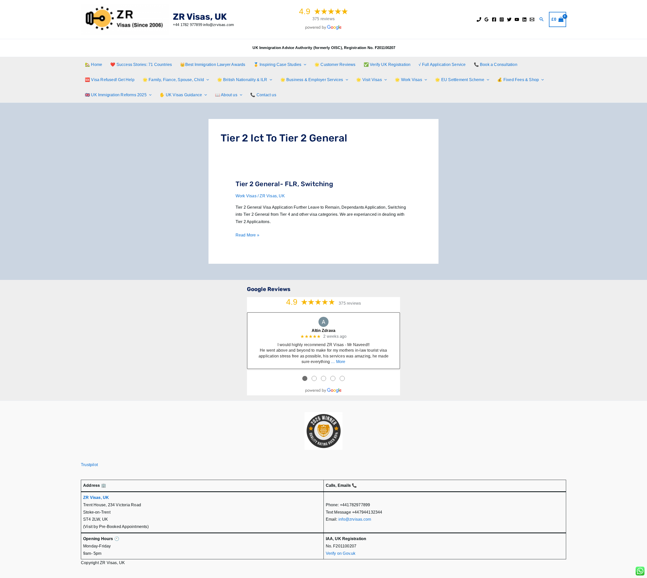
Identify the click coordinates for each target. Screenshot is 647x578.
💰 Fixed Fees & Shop (518, 80)
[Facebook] (494, 19)
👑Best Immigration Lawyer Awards (212, 64)
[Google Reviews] (486, 19)
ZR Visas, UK (200, 16)
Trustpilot (89, 465)
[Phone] (479, 19)
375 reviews (323, 19)
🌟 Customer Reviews (335, 64)
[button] (541, 19)
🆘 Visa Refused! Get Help (109, 80)
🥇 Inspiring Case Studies (277, 64)
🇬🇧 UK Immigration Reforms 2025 (116, 95)
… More (338, 361)
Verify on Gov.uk (341, 553)
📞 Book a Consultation (495, 64)
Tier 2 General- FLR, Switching (284, 184)
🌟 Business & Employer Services (311, 80)
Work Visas (246, 196)
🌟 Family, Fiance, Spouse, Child (173, 80)
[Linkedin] (524, 19)
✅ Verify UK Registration (387, 64)
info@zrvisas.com (354, 519)
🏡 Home (93, 64)
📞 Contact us (263, 95)
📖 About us (226, 95)
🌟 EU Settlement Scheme (459, 80)
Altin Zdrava (323, 330)
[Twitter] (509, 19)
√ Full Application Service (442, 64)
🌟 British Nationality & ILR (242, 80)
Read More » (247, 236)
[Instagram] (501, 19)
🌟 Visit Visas (369, 80)
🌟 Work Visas (408, 80)
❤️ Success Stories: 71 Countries (141, 64)
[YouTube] (517, 19)
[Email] (532, 19)
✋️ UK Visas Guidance (180, 95)
